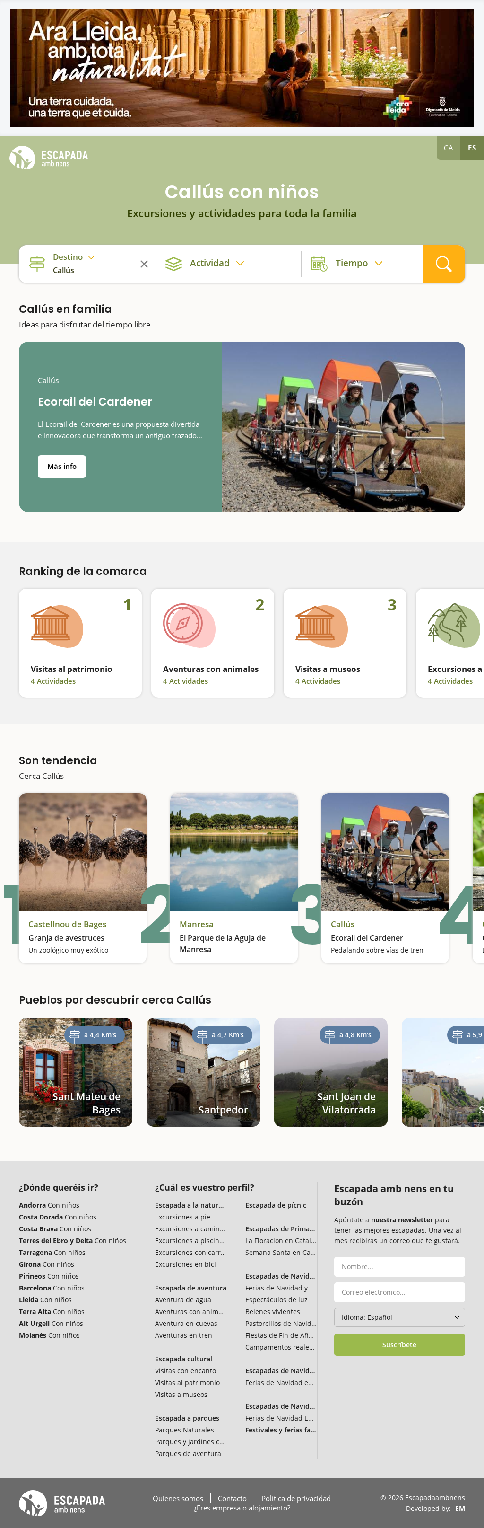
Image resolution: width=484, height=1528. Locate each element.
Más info (62, 466)
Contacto (232, 1498)
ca (449, 147)
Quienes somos (178, 1498)
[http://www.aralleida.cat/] (242, 68)
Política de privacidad (296, 1498)
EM (460, 1508)
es (472, 147)
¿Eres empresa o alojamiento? (242, 1507)
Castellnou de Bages (67, 924)
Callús (48, 381)
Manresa (197, 924)
